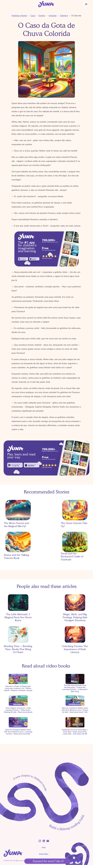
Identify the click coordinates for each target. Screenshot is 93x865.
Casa (33, 15)
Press (44, 847)
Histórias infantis (19, 15)
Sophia (42, 15)
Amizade (53, 15)
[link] (23, 258)
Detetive (64, 15)
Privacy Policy (43, 854)
